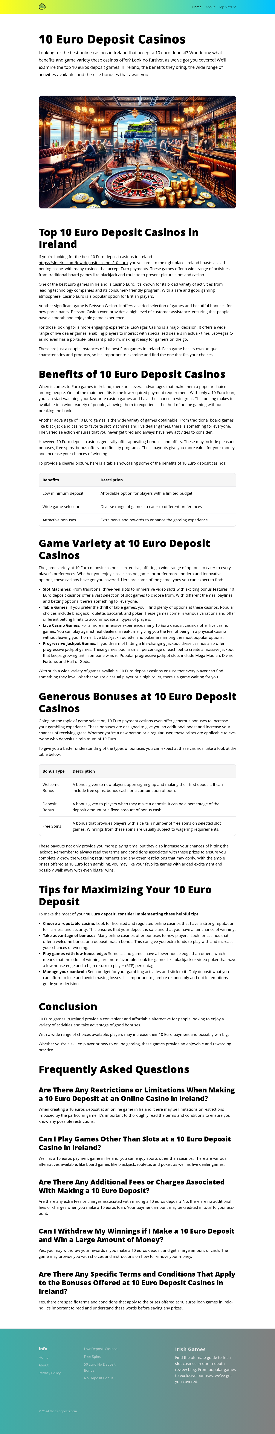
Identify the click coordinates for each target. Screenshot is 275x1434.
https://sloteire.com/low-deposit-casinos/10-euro (83, 262)
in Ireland (75, 1018)
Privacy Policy (50, 1373)
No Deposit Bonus (98, 1378)
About (210, 7)
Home (196, 7)
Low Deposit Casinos (101, 1348)
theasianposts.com (63, 1411)
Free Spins (92, 1356)
